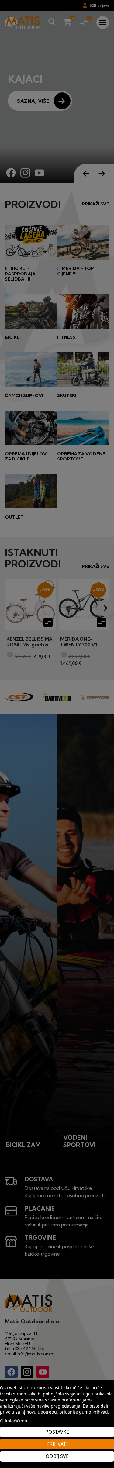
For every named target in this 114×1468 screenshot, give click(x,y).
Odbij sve (57, 1456)
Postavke (57, 1431)
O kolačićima (13, 1421)
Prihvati (57, 1444)
